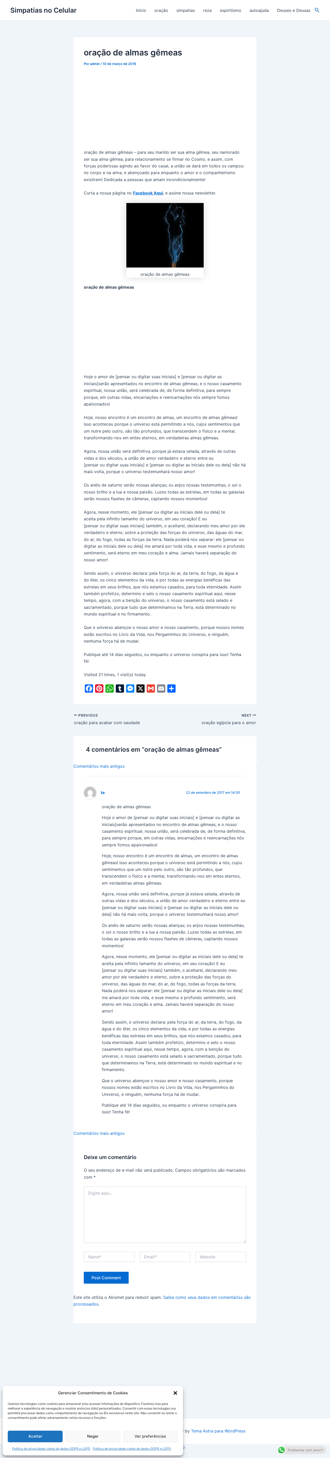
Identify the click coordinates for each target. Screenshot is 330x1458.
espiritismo (230, 10)
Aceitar (35, 1436)
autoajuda (259, 10)
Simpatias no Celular (43, 10)
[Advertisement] (165, 111)
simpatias (185, 10)
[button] (175, 1393)
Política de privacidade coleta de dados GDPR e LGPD (51, 1449)
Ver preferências (150, 1436)
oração (161, 10)
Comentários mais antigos (99, 766)
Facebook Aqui (148, 193)
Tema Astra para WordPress (218, 1430)
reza (207, 10)
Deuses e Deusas (293, 10)
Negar (92, 1436)
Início (141, 10)
